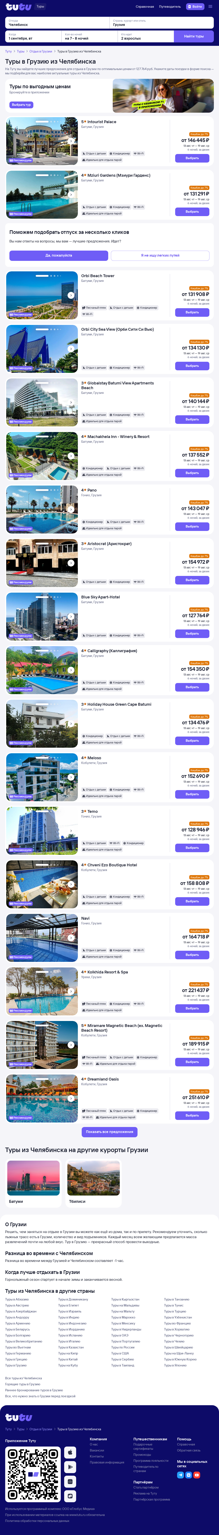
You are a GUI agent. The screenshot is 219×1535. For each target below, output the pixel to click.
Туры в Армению (17, 1323)
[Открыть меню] (211, 6)
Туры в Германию (18, 1353)
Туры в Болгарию (17, 1335)
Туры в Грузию (16, 1365)
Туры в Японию (175, 1365)
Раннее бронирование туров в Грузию (34, 1390)
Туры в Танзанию (176, 1299)
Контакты (97, 1456)
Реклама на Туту (145, 1493)
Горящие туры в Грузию (22, 1384)
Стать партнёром (145, 1487)
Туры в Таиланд (122, 1365)
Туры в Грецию (16, 1359)
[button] (192, 158)
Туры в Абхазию (17, 1299)
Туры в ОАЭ (119, 1335)
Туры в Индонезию (72, 1323)
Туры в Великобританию (23, 1341)
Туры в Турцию (175, 1311)
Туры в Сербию (122, 1359)
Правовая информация (107, 1462)
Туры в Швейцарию (178, 1347)
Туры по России (123, 1347)
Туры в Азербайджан (21, 1311)
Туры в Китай (68, 1359)
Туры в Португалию (125, 1341)
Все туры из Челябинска (23, 1378)
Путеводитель (170, 6)
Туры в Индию (68, 1317)
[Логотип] (18, 7)
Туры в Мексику (123, 1323)
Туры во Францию (177, 1323)
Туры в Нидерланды (126, 1329)
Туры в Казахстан (71, 1347)
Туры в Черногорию (179, 1335)
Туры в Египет (68, 1305)
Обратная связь (188, 1450)
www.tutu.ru (77, 1515)
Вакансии (97, 1450)
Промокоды (142, 1455)
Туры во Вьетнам (18, 1347)
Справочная (145, 6)
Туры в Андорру (17, 1317)
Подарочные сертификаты (143, 1446)
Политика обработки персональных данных (37, 1521)
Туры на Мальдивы (125, 1305)
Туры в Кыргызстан (125, 1299)
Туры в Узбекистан (178, 1317)
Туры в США (120, 1353)
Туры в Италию (69, 1341)
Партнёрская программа (151, 1499)
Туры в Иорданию (71, 1329)
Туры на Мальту (123, 1311)
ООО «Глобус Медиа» (78, 1509)
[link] (21, 105)
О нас (94, 1444)
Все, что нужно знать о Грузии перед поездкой (40, 1396)
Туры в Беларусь (17, 1329)
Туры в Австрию (17, 1305)
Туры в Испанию (70, 1335)
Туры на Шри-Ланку (179, 1353)
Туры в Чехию (174, 1341)
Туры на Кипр (68, 1353)
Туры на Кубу (68, 1365)
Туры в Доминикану (73, 1299)
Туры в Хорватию (176, 1329)
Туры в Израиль (69, 1311)
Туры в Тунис (173, 1305)
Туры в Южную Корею (180, 1359)
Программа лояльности (151, 1461)
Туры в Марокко (123, 1317)
